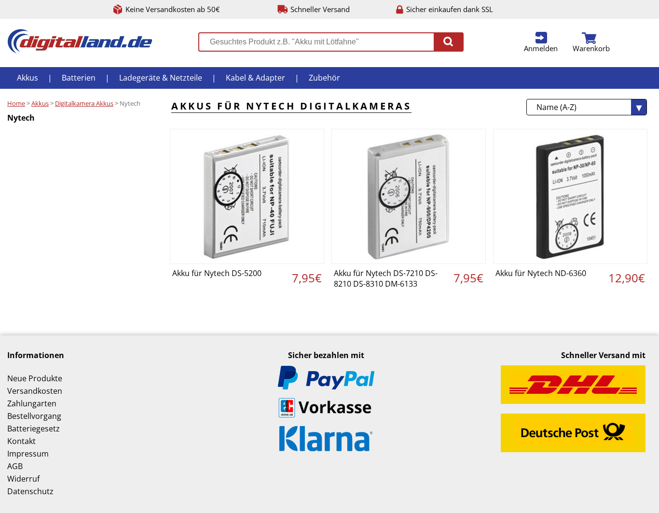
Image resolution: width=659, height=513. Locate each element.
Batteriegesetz (33, 428)
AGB (15, 466)
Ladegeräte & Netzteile (160, 77)
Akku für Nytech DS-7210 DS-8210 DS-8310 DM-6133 (386, 278)
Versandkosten (34, 391)
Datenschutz (30, 491)
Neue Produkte (34, 378)
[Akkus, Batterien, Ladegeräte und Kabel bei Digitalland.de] (79, 50)
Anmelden (541, 48)
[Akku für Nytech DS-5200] (247, 196)
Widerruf (23, 478)
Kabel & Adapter (255, 77)
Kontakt (21, 441)
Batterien (79, 77)
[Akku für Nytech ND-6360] (570, 196)
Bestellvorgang (34, 416)
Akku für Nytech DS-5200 (216, 273)
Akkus (27, 77)
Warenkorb (591, 48)
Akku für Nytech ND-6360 (540, 273)
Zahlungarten (31, 403)
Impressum (28, 453)
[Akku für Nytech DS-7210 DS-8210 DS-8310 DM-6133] (408, 196)
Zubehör (324, 77)
